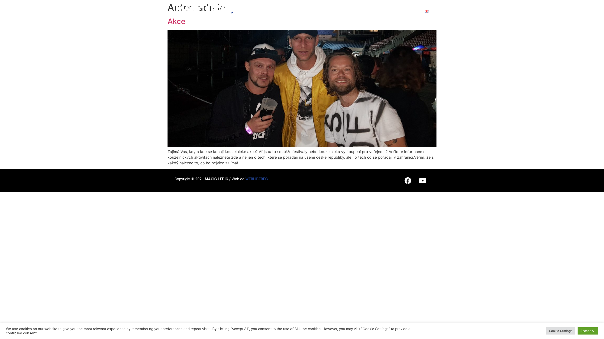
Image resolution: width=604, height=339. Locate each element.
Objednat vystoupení (341, 11)
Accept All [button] (587, 331)
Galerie (382, 11)
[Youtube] (422, 181)
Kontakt (408, 11)
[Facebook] (408, 181)
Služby (281, 11)
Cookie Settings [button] (560, 331)
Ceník (302, 11)
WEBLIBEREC (256, 179)
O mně (259, 11)
